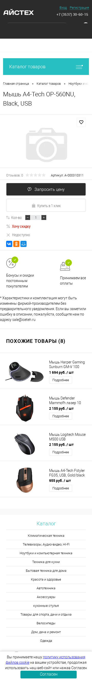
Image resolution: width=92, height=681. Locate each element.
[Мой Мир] (23, 244)
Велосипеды (46, 623)
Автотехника (46, 588)
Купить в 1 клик (49, 205)
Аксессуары (46, 597)
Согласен (48, 674)
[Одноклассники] (16, 244)
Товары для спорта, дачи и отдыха (46, 614)
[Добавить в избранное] (81, 122)
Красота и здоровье (46, 579)
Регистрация (79, 8)
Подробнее (60, 380)
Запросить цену (49, 189)
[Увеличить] (46, 145)
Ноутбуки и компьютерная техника (46, 553)
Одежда (46, 641)
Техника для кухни (46, 562)
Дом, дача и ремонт (46, 632)
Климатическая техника (46, 536)
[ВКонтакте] (9, 244)
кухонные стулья (46, 606)
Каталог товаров (27, 66)
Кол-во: (16, 217)
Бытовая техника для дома (46, 571)
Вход (63, 8)
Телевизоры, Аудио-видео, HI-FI (46, 544)
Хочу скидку (21, 226)
